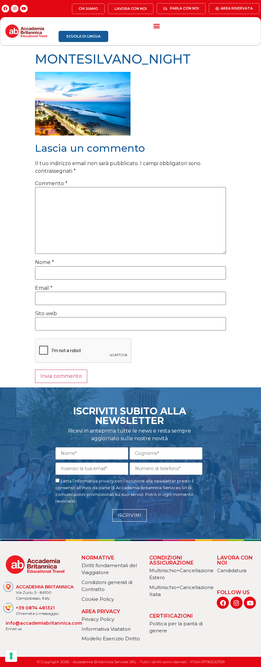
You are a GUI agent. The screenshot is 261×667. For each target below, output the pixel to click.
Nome (44, 262)
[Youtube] (24, 8)
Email (44, 288)
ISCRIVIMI (129, 515)
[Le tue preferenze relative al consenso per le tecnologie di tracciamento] (11, 656)
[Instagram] (14, 8)
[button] (156, 25)
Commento (51, 183)
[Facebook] (5, 8)
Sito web (46, 313)
